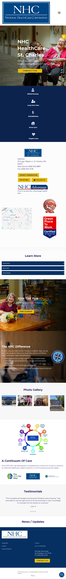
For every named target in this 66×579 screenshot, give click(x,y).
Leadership (5, 543)
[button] (64, 36)
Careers (4, 546)
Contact (37, 543)
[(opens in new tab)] (33, 187)
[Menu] (59, 12)
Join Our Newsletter (40, 546)
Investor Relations (7, 549)
